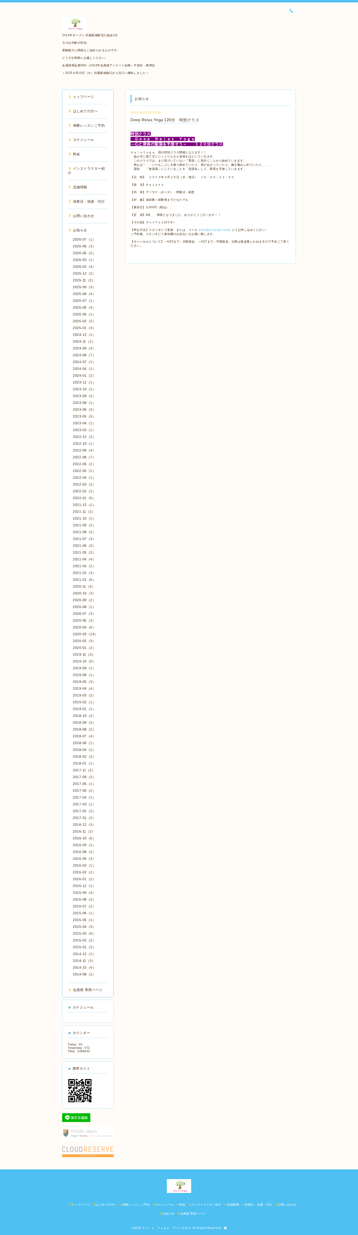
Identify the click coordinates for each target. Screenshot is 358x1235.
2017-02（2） (84, 811)
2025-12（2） (84, 273)
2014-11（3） (84, 961)
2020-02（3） (84, 641)
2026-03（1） (84, 260)
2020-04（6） (84, 627)
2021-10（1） (84, 518)
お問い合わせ (83, 216)
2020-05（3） (84, 620)
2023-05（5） (84, 416)
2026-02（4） (84, 267)
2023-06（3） (84, 409)
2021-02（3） (84, 573)
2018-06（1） (84, 743)
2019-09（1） (84, 668)
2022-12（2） (84, 437)
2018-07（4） (84, 736)
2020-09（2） (84, 600)
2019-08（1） (84, 675)
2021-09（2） (84, 525)
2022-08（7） (84, 457)
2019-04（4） (84, 688)
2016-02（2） (84, 872)
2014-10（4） (84, 967)
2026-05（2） (84, 253)
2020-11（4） (84, 586)
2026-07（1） (84, 239)
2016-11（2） (84, 831)
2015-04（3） (84, 927)
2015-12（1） (84, 886)
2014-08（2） (84, 974)
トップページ (83, 97)
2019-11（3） (84, 654)
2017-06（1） (84, 784)
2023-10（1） (84, 389)
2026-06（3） (84, 246)
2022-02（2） (84, 491)
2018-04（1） (84, 750)
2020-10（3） (84, 593)
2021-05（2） (84, 552)
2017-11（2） (84, 770)
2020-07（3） (84, 614)
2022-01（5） (84, 498)
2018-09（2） (84, 722)
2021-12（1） (84, 505)
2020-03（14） (85, 634)
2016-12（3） (84, 824)
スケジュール (83, 140)
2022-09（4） (84, 450)
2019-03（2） (84, 695)
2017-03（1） (84, 804)
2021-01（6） (84, 580)
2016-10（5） (84, 838)
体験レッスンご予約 (89, 125)
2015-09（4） (84, 893)
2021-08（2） (84, 532)
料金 (76, 154)
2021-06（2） (84, 546)
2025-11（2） (84, 280)
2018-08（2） (84, 729)
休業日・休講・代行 (89, 201)
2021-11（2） (84, 511)
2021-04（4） (84, 559)
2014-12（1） (84, 954)
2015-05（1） (84, 920)
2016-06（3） (84, 859)
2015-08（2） (84, 899)
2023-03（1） (84, 430)
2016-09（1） (84, 845)
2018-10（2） (84, 716)
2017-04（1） (84, 797)
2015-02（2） (84, 940)
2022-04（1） (84, 477)
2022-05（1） (84, 471)
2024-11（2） (84, 341)
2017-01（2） (84, 818)
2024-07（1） (84, 362)
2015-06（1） (84, 913)
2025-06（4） (84, 307)
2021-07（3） (84, 539)
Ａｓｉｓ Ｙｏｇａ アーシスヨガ (166, 1228)
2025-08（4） (84, 294)
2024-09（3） (84, 348)
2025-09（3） (84, 287)
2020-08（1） (84, 607)
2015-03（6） (84, 933)
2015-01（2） (84, 947)
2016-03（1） (84, 865)
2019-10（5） (84, 661)
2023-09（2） (84, 396)
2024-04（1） (84, 369)
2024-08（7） (84, 355)
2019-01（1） (84, 709)
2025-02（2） (84, 321)
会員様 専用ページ (87, 990)
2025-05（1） (84, 314)
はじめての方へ (85, 111)
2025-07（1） (84, 301)
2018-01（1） (84, 763)
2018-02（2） (84, 756)
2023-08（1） (84, 403)
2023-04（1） (84, 423)
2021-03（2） (84, 566)
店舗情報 (80, 187)
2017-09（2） (84, 777)
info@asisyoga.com (215, 230)
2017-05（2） (84, 790)
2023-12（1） (84, 382)
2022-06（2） (84, 464)
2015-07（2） (84, 906)
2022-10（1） (84, 443)
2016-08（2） (84, 852)
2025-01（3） (84, 328)
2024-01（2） (84, 375)
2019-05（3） (84, 682)
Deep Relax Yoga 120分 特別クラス (165, 120)
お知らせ (80, 230)
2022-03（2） (84, 484)
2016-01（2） (84, 879)
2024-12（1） (84, 335)
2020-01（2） (84, 648)
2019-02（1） (84, 702)
